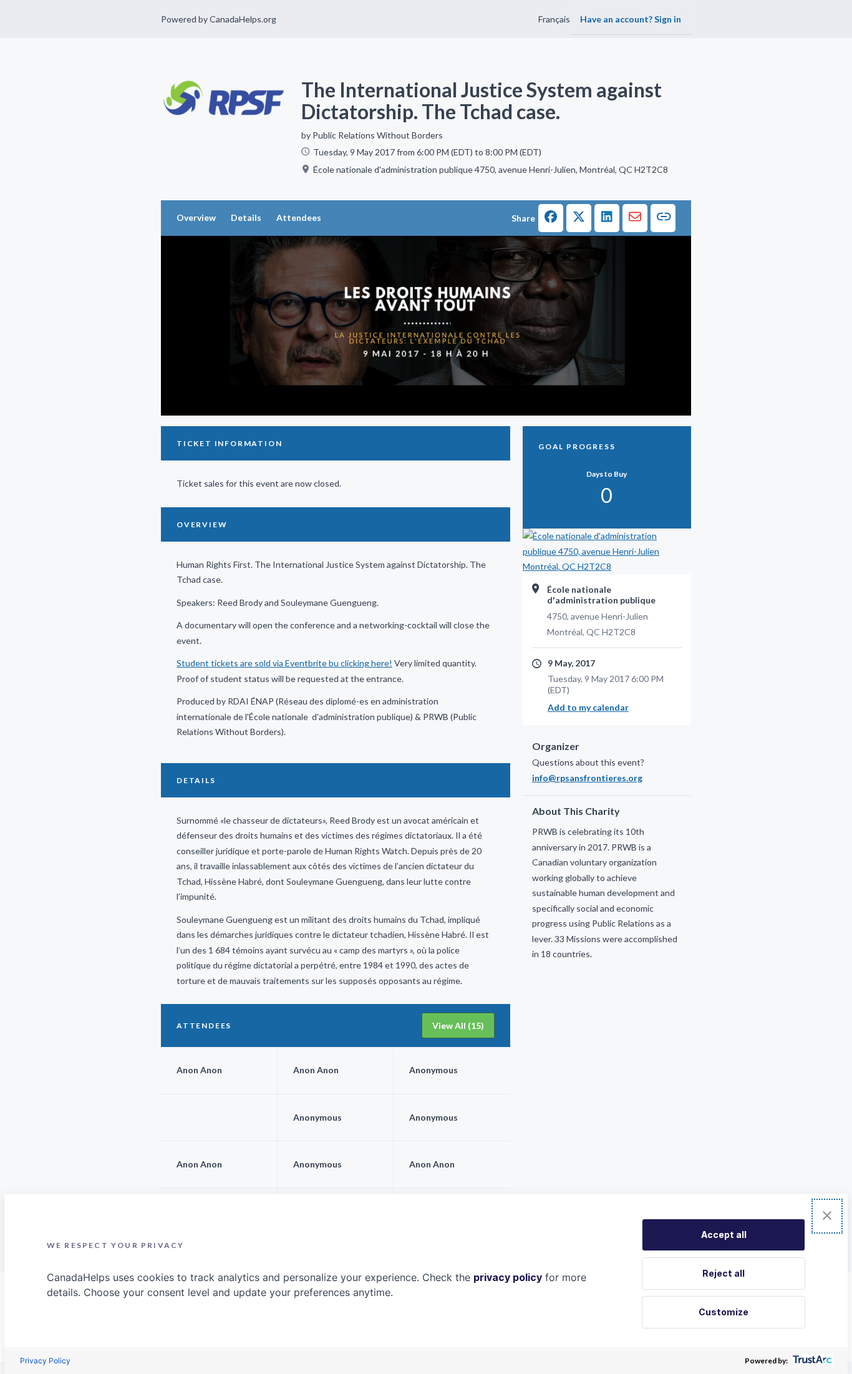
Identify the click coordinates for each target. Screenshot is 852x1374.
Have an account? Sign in (630, 19)
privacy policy (507, 1277)
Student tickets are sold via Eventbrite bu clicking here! (284, 663)
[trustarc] (811, 1360)
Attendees (298, 217)
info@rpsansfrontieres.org (587, 777)
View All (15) (458, 1025)
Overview (196, 217)
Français (554, 19)
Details (246, 217)
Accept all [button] (724, 1234)
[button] (550, 218)
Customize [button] (723, 1312)
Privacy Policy (45, 1360)
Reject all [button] (723, 1273)
